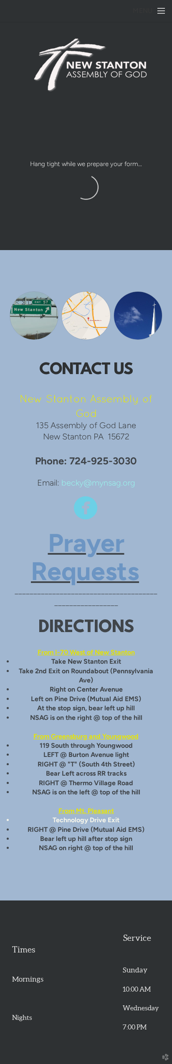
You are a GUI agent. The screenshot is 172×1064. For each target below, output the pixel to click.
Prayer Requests (85, 557)
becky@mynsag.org (98, 483)
